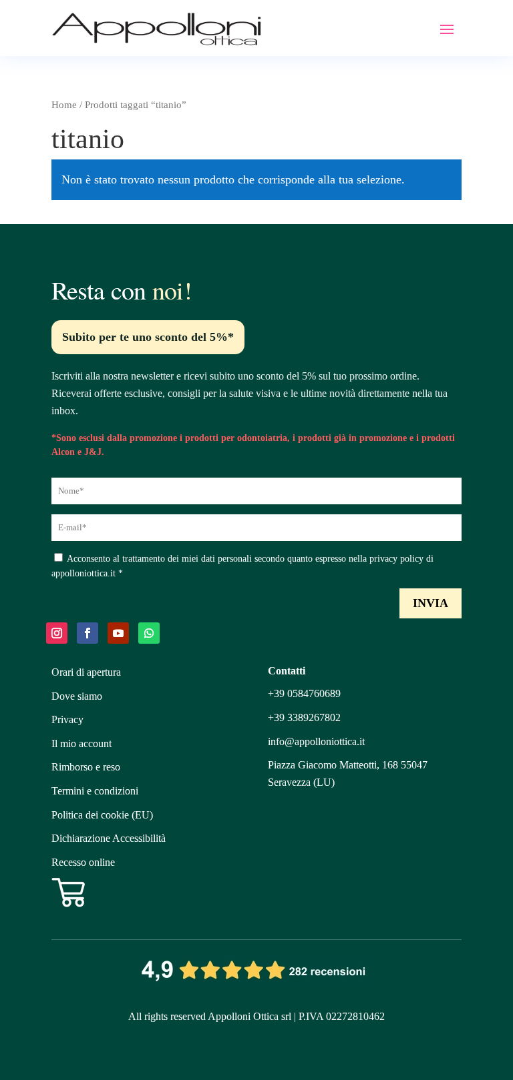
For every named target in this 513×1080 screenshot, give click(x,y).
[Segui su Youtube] (118, 633)
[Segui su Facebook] (87, 633)
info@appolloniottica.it (316, 741)
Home (64, 104)
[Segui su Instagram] (56, 633)
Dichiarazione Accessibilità (108, 838)
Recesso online (83, 862)
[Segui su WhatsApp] (149, 633)
